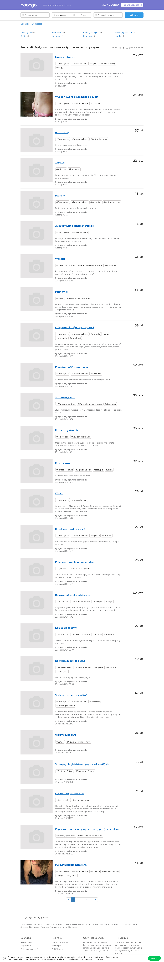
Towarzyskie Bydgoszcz (31, 924)
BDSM (23, 36)
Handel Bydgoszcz (70, 927)
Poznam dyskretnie (66, 430)
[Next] (95, 899)
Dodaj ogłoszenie (60, 942)
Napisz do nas (26, 942)
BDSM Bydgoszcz (130, 924)
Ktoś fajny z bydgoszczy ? (70, 529)
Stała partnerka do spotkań (71, 695)
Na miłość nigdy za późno (70, 660)
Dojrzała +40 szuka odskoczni (72, 595)
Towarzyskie (26, 32)
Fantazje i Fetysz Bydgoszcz (79, 924)
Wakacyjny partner (123, 32)
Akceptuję (154, 958)
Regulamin (25, 945)
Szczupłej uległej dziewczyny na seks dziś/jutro (82, 764)
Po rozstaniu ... (63, 463)
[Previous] (68, 899)
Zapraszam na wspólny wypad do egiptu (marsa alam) (87, 829)
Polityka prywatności (29, 949)
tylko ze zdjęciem (136, 47)
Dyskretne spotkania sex (69, 793)
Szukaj (135, 15)
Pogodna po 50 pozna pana (71, 367)
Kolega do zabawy (66, 627)
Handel (118, 36)
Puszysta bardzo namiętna (70, 864)
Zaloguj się (56, 945)
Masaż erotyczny (65, 57)
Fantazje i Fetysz (90, 32)
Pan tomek (61, 291)
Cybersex (87, 36)
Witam (59, 493)
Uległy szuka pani (65, 734)
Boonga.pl (25, 24)
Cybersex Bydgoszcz (50, 927)
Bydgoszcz (37, 24)
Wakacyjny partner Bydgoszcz (107, 924)
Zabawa (60, 162)
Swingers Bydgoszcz (30, 927)
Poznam (60, 195)
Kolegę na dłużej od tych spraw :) (74, 327)
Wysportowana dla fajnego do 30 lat (76, 96)
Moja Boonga (110, 5)
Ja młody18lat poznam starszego (74, 225)
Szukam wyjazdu (65, 397)
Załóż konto (57, 949)
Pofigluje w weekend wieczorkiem (75, 562)
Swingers (56, 36)
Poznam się (62, 132)
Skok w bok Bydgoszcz (54, 924)
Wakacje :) (61, 258)
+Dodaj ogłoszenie (132, 5)
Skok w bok (57, 32)
